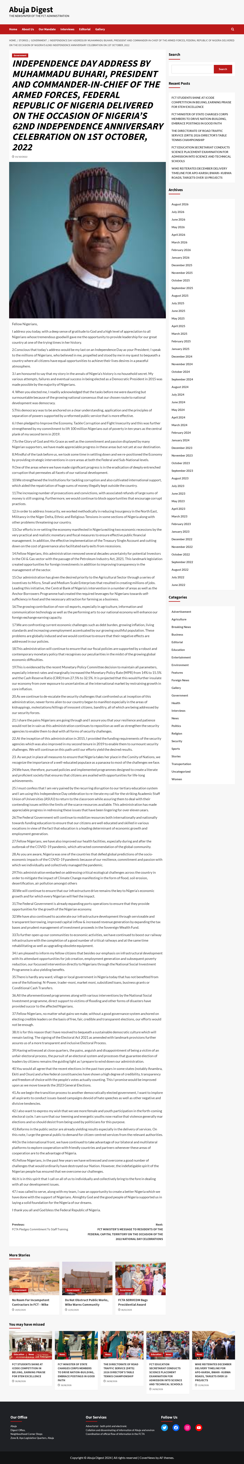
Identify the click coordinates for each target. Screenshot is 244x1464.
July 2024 (178, 394)
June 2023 (178, 493)
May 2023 (178, 501)
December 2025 (182, 265)
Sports (176, 748)
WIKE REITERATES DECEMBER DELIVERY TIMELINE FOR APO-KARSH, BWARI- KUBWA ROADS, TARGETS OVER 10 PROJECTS (202, 173)
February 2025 (181, 341)
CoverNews (147, 1457)
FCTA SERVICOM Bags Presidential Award (133, 1302)
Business (177, 634)
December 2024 (182, 356)
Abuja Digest (31, 9)
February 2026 (181, 250)
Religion (177, 733)
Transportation (181, 764)
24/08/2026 (112, 1381)
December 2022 (182, 539)
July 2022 (178, 577)
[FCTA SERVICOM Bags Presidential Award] (140, 1278)
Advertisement (181, 611)
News (175, 718)
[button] (232, 29)
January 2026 (180, 257)
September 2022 (182, 562)
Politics (176, 726)
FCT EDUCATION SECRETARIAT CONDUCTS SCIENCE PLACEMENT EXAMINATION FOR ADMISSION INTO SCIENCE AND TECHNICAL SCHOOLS (201, 154)
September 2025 (182, 288)
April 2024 (178, 417)
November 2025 (182, 272)
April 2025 (178, 326)
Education (178, 649)
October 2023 (181, 463)
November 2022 (182, 546)
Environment (180, 665)
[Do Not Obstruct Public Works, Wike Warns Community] (87, 1278)
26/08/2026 (20, 1381)
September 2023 (182, 470)
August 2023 (180, 478)
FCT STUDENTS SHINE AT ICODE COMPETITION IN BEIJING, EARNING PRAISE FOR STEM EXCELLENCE (201, 102)
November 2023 (182, 455)
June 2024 (178, 402)
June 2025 (178, 310)
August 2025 (180, 295)
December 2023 (182, 447)
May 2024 (178, 409)
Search (174, 54)
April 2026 (178, 234)
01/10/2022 (21, 156)
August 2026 (180, 204)
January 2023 (180, 531)
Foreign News (180, 680)
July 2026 (178, 212)
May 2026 (178, 227)
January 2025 (180, 349)
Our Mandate (47, 29)
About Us (28, 29)
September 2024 (182, 379)
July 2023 (178, 486)
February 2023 (181, 524)
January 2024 (180, 440)
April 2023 (178, 508)
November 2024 (182, 364)
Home (13, 29)
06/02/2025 (126, 1310)
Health (176, 703)
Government (20, 55)
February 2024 (181, 432)
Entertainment (181, 657)
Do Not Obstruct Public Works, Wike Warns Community (86, 1302)
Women (177, 779)
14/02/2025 (20, 1310)
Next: (125, 1232)
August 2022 (180, 569)
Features (177, 672)
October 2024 (181, 371)
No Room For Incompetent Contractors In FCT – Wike (30, 1302)
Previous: (40, 1227)
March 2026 (179, 242)
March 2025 (179, 333)
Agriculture (179, 619)
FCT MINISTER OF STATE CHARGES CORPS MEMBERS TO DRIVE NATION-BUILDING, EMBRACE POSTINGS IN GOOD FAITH (200, 118)
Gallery (100, 29)
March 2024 (179, 425)
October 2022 (181, 554)
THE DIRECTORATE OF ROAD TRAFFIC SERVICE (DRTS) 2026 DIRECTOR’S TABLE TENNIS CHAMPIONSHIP (199, 135)
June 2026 (178, 219)
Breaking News (181, 627)
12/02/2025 (73, 1310)
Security (177, 741)
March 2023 (179, 516)
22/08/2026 (203, 1385)
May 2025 (178, 318)
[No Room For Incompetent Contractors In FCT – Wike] (34, 1278)
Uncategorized (181, 771)
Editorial (85, 29)
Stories (176, 756)
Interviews (67, 29)
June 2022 (178, 585)
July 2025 (178, 303)
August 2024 (180, 387)
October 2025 (181, 280)
